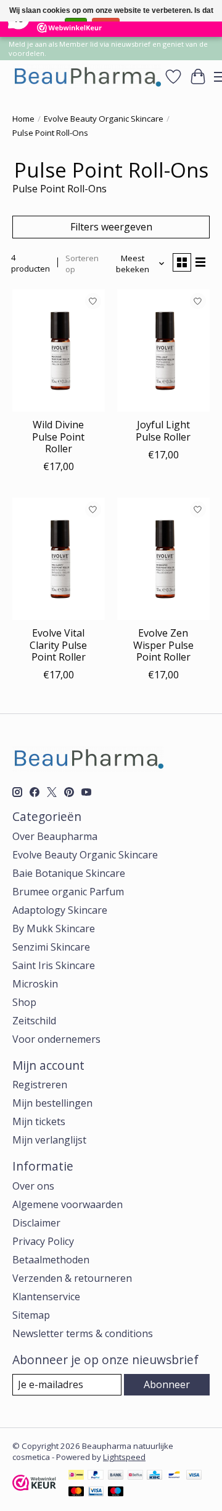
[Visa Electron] (96, 1492)
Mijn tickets (38, 1121)
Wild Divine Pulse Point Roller (58, 436)
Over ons (33, 1186)
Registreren (39, 1084)
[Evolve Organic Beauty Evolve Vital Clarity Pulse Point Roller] (58, 559)
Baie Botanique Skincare (68, 873)
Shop (24, 1002)
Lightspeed (124, 1456)
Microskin (35, 984)
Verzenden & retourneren (72, 1278)
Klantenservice (46, 1296)
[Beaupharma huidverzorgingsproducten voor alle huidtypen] (86, 76)
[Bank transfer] (116, 1476)
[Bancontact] (174, 1476)
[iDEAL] (76, 1476)
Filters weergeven (111, 227)
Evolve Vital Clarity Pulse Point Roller (58, 644)
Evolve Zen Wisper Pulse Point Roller (163, 644)
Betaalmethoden (50, 1259)
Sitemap (31, 1315)
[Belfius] (135, 1476)
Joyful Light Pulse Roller (163, 430)
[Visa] (194, 1476)
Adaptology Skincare (59, 910)
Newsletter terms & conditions (82, 1333)
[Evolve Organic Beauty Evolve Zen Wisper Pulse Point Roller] (163, 559)
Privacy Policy (43, 1241)
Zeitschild (34, 1020)
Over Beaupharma (54, 836)
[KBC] (154, 1476)
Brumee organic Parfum (68, 891)
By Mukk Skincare (53, 928)
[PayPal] (96, 1476)
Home (23, 118)
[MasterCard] (76, 1492)
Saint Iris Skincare (53, 965)
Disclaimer (36, 1223)
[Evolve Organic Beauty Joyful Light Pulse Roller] (163, 350)
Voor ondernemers (56, 1039)
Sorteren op (82, 264)
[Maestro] (116, 1492)
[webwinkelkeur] (34, 1487)
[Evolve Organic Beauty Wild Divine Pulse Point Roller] (58, 350)
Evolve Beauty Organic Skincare (103, 118)
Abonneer (167, 1384)
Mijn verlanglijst (49, 1140)
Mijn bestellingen (52, 1103)
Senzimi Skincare (51, 947)
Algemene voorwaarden (67, 1204)
